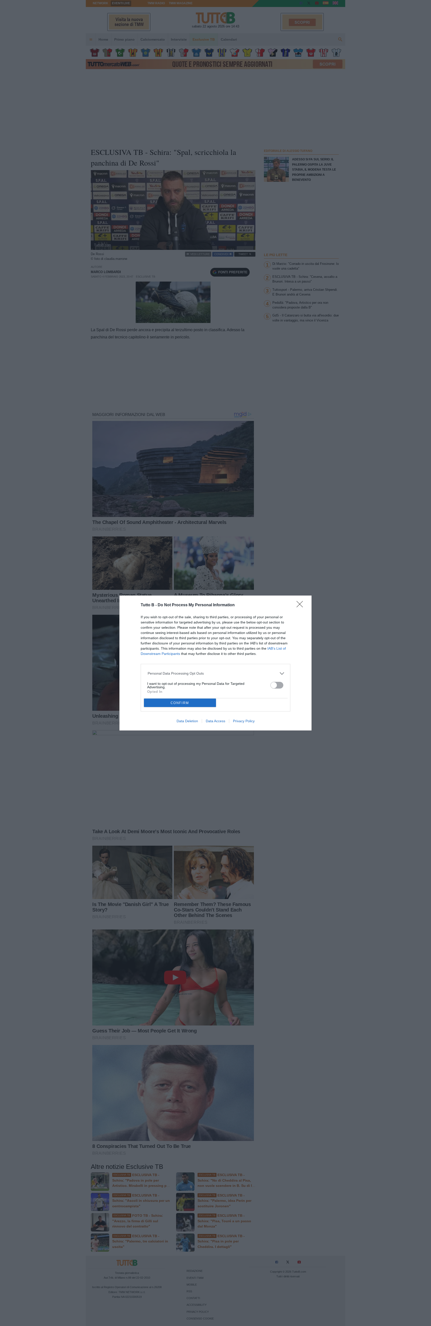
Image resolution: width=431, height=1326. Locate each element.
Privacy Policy (244, 721)
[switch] (276, 685)
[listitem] (216, 673)
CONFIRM (180, 703)
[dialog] (215, 663)
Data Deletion (187, 721)
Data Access (215, 721)
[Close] (301, 606)
